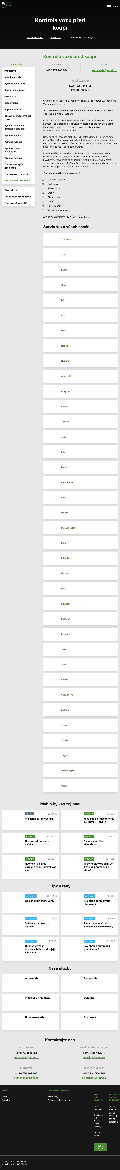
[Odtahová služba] (13, 1021)
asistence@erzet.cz (94, 1077)
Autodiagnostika (13, 77)
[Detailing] (72, 1002)
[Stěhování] (72, 1021)
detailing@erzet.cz (94, 1057)
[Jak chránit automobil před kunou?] (72, 946)
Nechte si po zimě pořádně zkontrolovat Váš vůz (40, 867)
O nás (4, 1097)
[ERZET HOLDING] (7, 6)
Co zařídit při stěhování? (39, 900)
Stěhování (90, 1017)
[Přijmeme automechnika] (13, 818)
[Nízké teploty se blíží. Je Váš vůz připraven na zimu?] (72, 863)
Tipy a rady (53, 1097)
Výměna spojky (12, 135)
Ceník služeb (11, 190)
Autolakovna (11, 103)
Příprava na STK (12, 109)
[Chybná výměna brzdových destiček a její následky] (13, 946)
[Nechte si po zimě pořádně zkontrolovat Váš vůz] (13, 863)
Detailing (89, 997)
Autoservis (56, 37)
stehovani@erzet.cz (26, 1077)
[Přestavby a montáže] (13, 1002)
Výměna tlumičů (13, 158)
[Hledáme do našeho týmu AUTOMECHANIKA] (72, 818)
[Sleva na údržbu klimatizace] (72, 841)
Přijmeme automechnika (39, 818)
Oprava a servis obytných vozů (18, 117)
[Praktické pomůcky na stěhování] (72, 900)
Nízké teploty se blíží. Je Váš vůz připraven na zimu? (98, 867)
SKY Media (22, 1164)
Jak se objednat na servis (17, 196)
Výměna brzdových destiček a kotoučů (14, 127)
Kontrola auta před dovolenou (14, 166)
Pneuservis (10, 70)
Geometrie (10, 96)
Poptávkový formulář (15, 203)
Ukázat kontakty (100, 1147)
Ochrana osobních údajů (59, 1100)
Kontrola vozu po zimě (16, 174)
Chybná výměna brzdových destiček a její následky (40, 949)
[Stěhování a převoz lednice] (13, 923)
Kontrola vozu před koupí (17, 180)
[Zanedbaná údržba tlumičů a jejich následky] (72, 923)
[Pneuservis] (72, 983)
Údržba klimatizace (14, 90)
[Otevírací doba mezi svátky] (13, 841)
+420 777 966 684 (56, 70)
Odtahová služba (35, 1017)
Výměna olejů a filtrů (15, 83)
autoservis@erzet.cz (104, 70)
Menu (115, 6)
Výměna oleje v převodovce (12, 150)
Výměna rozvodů (13, 142)
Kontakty (6, 1100)
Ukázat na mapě (98, 1134)
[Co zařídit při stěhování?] (13, 900)
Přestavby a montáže (37, 997)
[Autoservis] (13, 983)
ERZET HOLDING (35, 37)
